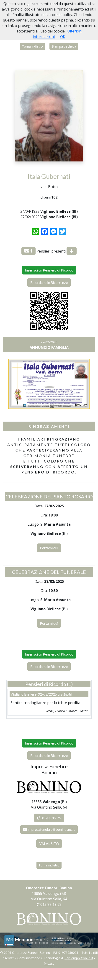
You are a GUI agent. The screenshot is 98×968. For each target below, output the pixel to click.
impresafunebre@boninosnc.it (51, 829)
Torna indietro (32, 46)
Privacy (49, 963)
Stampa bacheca (64, 46)
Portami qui (49, 548)
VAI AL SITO (49, 843)
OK (62, 36)
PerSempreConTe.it (78, 958)
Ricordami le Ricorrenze (49, 282)
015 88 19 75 (50, 818)
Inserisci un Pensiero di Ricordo (49, 270)
